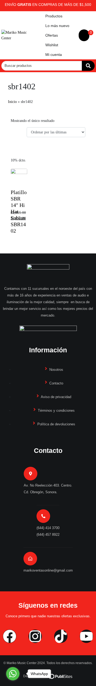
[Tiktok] (60, 636)
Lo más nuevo (57, 26)
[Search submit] (88, 66)
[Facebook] (9, 636)
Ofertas (51, 35)
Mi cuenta (53, 54)
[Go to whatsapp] (12, 673)
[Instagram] (35, 636)
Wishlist (51, 45)
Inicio (12, 102)
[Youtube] (86, 636)
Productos (53, 16)
